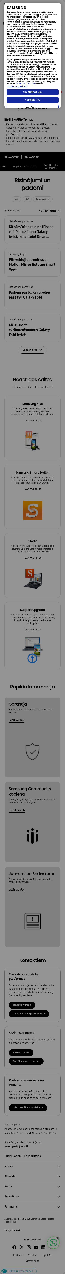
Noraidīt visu (32, 100)
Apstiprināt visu (32, 92)
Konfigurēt (33, 107)
